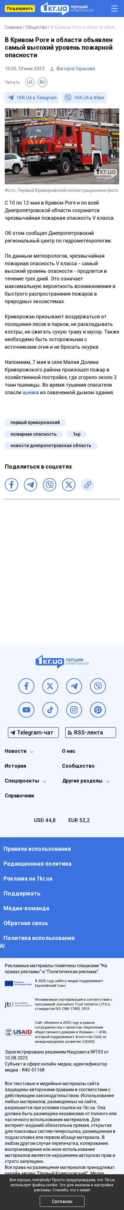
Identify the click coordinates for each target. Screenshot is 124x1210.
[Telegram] (30, 484)
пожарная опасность (33, 434)
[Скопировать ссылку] (87, 484)
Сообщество (78, 766)
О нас (68, 751)
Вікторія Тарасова (76, 68)
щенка (31, 393)
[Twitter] (68, 484)
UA (30, 82)
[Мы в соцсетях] (26, 686)
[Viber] (49, 484)
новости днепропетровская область (50, 445)
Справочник (19, 796)
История (15, 766)
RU (42, 82)
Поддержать (20, 8)
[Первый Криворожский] (67, 8)
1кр (76, 434)
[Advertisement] (62, 567)
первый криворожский (35, 422)
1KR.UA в (37, 97)
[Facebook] (11, 484)
